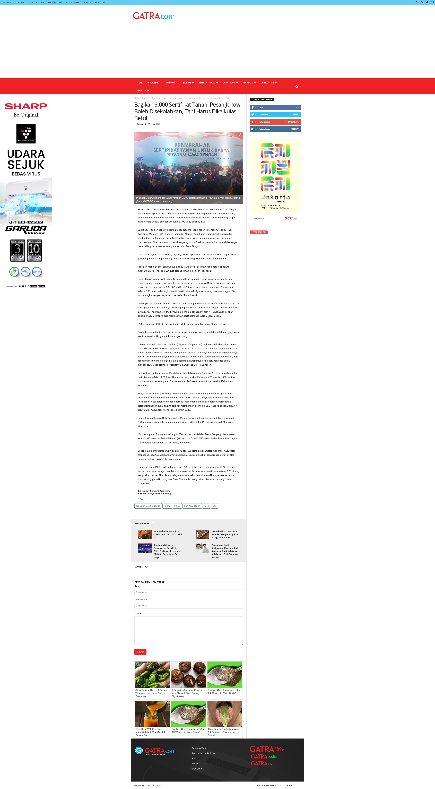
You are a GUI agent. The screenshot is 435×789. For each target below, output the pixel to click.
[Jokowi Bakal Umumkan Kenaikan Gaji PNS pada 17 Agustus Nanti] (202, 534)
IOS (299, 785)
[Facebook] (416, 2)
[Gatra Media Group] (267, 749)
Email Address (140, 599)
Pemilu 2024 (143, 90)
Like (297, 107)
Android (290, 785)
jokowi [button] (167, 505)
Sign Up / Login (37, 2)
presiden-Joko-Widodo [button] (148, 505)
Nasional (153, 82)
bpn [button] (214, 505)
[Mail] (432, 2)
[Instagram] (422, 2)
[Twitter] (427, 2)
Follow (295, 114)
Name (137, 586)
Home (140, 82)
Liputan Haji (267, 82)
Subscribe (293, 122)
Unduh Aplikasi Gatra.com (269, 785)
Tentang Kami (199, 748)
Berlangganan (55, 2)
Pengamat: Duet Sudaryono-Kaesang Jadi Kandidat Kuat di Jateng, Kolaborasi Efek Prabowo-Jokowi (225, 551)
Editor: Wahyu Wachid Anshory (155, 493)
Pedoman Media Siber (203, 753)
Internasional (207, 82)
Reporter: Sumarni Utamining (155, 491)
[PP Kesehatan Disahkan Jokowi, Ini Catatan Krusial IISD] (145, 534)
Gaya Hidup (229, 82)
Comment (139, 613)
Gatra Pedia (99, 2)
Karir (194, 758)
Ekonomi (170, 82)
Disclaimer (197, 768)
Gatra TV (87, 2)
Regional (248, 82)
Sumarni (141, 124)
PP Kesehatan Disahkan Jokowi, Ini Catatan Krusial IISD (168, 534)
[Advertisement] (217, 53)
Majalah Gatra (72, 2)
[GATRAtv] (265, 763)
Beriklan (196, 763)
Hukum (187, 82)
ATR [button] (206, 505)
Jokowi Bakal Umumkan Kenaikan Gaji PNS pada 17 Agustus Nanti (225, 534)
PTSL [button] (177, 505)
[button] (298, 87)
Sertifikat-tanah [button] (192, 505)
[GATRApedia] (265, 756)
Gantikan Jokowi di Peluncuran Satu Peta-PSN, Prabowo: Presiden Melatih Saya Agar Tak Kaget (167, 551)
